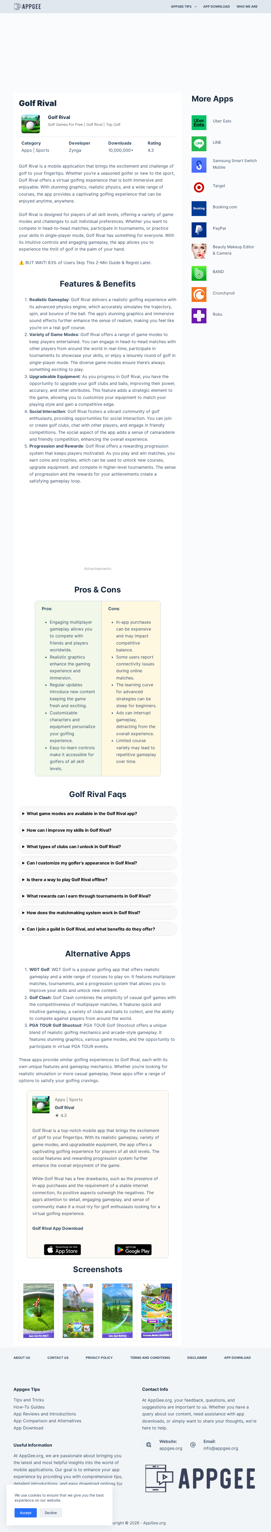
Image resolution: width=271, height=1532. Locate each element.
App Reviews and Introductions (44, 1413)
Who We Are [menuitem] (247, 6)
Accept (25, 1513)
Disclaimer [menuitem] (197, 1358)
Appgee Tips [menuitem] (181, 6)
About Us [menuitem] (21, 1358)
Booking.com (225, 206)
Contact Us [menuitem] (58, 1358)
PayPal (219, 228)
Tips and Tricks (28, 1399)
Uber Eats (222, 120)
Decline (51, 1513)
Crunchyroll (224, 293)
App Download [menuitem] (216, 6)
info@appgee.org (221, 1448)
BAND (218, 271)
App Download (28, 1427)
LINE (217, 142)
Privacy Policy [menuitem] (99, 1358)
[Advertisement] (135, 52)
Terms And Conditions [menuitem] (150, 1358)
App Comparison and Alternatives (47, 1420)
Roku (217, 314)
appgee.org (170, 1448)
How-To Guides (28, 1407)
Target (219, 185)
